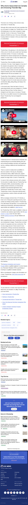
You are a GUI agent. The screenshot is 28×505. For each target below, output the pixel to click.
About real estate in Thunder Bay (10, 294)
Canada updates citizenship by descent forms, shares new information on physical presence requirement (10, 425)
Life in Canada (18, 477)
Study (16, 474)
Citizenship (3, 395)
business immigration (6, 322)
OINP (14, 322)
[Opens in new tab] (5, 493)
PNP (14, 325)
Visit (15, 475)
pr (17, 325)
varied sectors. (19, 207)
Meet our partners (18, 483)
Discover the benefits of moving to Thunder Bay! (14, 44)
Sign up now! (14, 460)
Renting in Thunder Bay (8, 297)
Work (2, 479)
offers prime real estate (17, 274)
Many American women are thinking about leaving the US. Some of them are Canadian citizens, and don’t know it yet (14, 393)
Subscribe (25, 1)
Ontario (19, 322)
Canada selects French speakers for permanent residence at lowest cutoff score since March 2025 (10, 355)
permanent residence (6, 325)
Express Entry (3, 358)
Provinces (3, 350)
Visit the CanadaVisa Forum (14, 489)
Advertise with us (18, 485)
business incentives (9, 215)
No (17, 338)
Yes (11, 338)
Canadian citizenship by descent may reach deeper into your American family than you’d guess (10, 433)
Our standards (4, 485)
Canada (2, 474)
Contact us (13, 495)
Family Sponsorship (5, 477)
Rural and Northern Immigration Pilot (9, 327)
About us (2, 483)
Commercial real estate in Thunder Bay (12, 299)
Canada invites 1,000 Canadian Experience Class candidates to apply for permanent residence (10, 363)
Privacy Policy (24, 503)
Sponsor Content (4, 388)
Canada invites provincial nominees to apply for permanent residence (10, 369)
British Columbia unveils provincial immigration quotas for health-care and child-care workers (13, 379)
